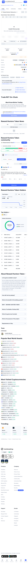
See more (25, 145)
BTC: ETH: (9, 5)
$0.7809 (8, 407)
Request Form (4, 513)
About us (16, 469)
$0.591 (9, 419)
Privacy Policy (17, 474)
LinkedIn (16, 525)
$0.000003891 (10, 411)
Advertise (3, 471)
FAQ (2, 518)
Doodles (3, 501)
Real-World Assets (5, 490)
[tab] (18, 41)
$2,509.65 (9, 392)
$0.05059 (9, 382)
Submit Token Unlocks (21, 89)
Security (16, 487)
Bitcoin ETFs (3, 483)
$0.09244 (8, 397)
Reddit (15, 523)
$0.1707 (9, 417)
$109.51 (9, 390)
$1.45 (7, 388)
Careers (15, 490)
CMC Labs (3, 474)
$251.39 (9, 405)
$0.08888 (10, 409)
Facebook (16, 520)
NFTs (2, 494)
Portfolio (3, 497)
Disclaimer (16, 483)
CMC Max (3, 476)
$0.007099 (9, 401)
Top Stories (3, 478)
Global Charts (4, 492)
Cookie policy (17, 478)
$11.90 (9, 399)
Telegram (16, 516)
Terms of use (17, 471)
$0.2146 (9, 403)
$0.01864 (11, 386)
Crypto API (3, 485)
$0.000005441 (10, 413)
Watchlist (3, 499)
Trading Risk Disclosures (9, 112)
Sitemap (3, 503)
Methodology (17, 485)
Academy (3, 469)
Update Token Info (20, 87)
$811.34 (8, 395)
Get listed (3, 511)
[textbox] (15, 155)
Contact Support (4, 516)
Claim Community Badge (21, 91)
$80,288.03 (9, 384)
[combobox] (14, 44)
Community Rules (17, 481)
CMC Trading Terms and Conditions (18, 111)
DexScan (3, 487)
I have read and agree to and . (14, 112)
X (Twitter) (16, 511)
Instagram (16, 518)
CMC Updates (4, 481)
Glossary (3, 520)
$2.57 (11, 415)
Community (16, 513)
